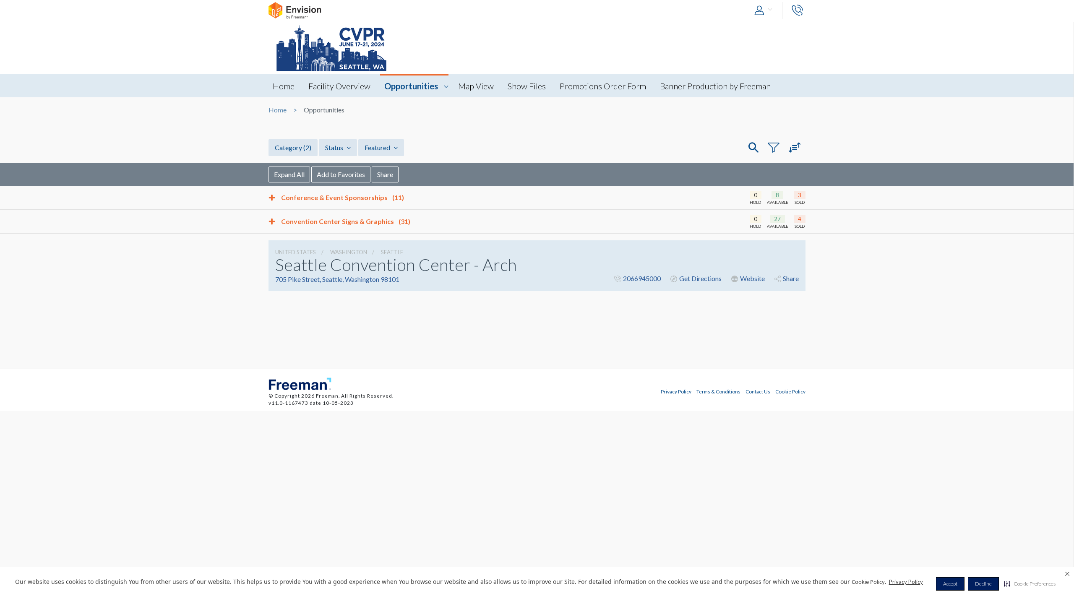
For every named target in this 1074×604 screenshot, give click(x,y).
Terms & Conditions (718, 391)
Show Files (527, 86)
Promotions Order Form (603, 86)
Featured (378, 147)
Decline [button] (983, 584)
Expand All (289, 174)
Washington (348, 252)
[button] (1029, 584)
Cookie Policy (790, 391)
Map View (476, 86)
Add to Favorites (341, 174)
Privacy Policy (906, 581)
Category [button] (293, 147)
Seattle (392, 252)
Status (334, 147)
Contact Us (758, 391)
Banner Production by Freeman (715, 86)
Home (284, 86)
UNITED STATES (295, 252)
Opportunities (411, 86)
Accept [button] (950, 584)
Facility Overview (339, 86)
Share (385, 174)
